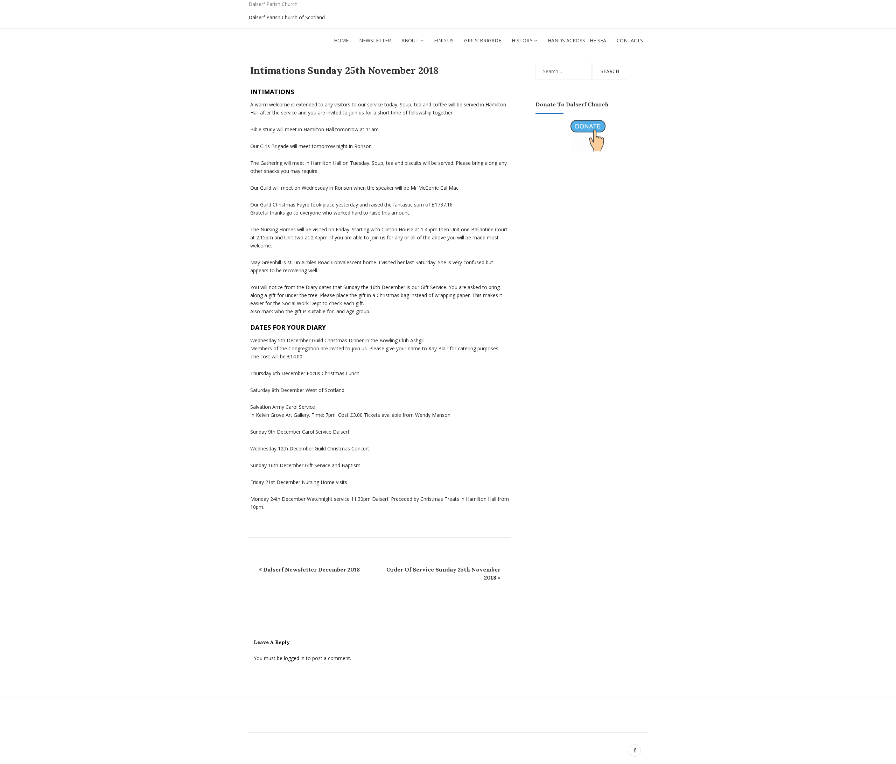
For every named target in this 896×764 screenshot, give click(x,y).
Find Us (444, 40)
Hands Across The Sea (577, 40)
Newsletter (375, 40)
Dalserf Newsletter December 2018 (311, 569)
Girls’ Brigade (482, 40)
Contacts (630, 40)
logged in (294, 658)
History (522, 40)
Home (341, 40)
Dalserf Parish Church (273, 4)
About (410, 40)
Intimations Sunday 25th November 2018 (344, 70)
